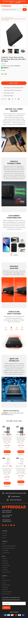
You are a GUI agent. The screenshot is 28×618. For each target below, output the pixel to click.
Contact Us (4, 535)
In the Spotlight (5, 550)
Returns (3, 537)
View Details (7, 454)
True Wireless (5, 570)
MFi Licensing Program (7, 591)
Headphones (5, 567)
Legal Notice (4, 589)
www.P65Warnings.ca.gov (7, 414)
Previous (3, 51)
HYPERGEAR (16, 612)
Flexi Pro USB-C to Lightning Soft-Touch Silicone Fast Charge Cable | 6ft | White (21, 471)
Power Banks (5, 560)
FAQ (3, 578)
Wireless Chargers (6, 565)
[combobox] (14, 9)
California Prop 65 (6, 594)
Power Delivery (5, 563)
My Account (4, 533)
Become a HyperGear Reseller (8, 548)
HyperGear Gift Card (6, 572)
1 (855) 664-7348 (9, 515)
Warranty (4, 582)
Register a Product (6, 580)
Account (18, 2)
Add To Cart (7, 451)
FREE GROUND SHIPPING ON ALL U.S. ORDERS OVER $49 (14, 1)
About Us (4, 543)
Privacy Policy (5, 587)
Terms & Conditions (6, 584)
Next (24, 51)
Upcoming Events (5, 552)
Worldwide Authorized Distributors (9, 545)
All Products (4, 558)
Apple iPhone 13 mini (9, 17)
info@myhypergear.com (6, 519)
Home (2, 17)
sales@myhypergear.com (7, 521)
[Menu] (26, 6)
